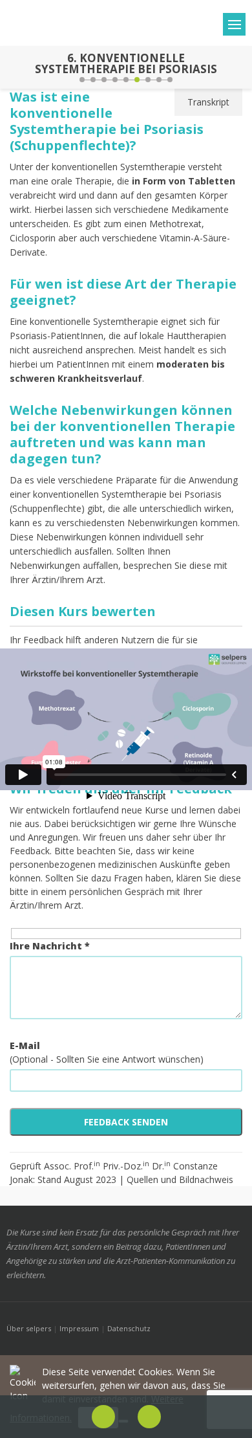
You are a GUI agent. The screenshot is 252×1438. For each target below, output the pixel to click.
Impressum (79, 1328)
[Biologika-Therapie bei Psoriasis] (240, 67)
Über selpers (28, 1328)
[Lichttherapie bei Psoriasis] (11, 67)
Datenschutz (129, 1328)
